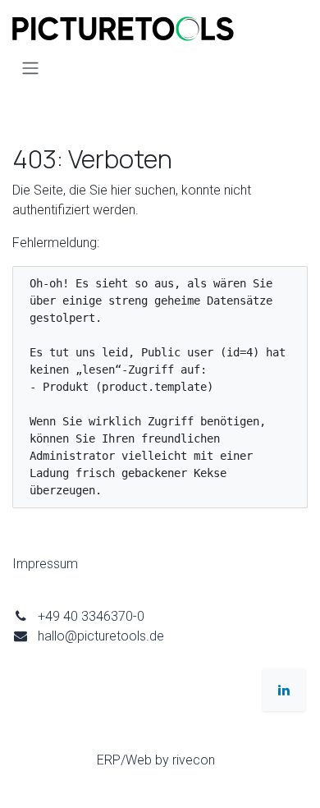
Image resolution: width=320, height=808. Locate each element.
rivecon (193, 760)
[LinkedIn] (284, 689)
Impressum (45, 564)
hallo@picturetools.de (101, 636)
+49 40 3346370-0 (91, 616)
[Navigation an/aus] (30, 67)
